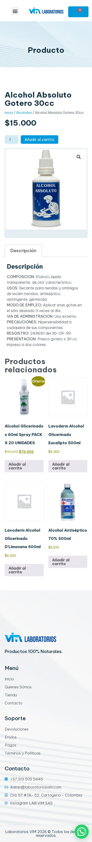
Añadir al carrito (39, 139)
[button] (15, 11)
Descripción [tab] (23, 250)
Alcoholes (24, 112)
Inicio (9, 112)
